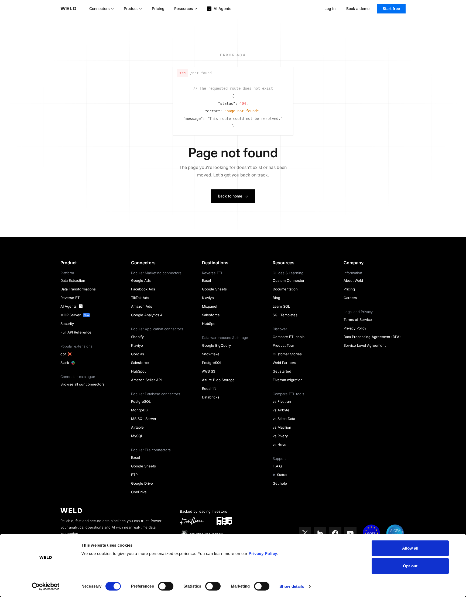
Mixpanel (209, 306)
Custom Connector (288, 280)
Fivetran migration (288, 380)
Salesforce (140, 362)
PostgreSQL (141, 401)
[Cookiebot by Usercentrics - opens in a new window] (45, 586)
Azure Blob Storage (218, 380)
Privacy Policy (263, 553)
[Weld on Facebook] (335, 533)
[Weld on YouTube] (350, 533)
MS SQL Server (143, 418)
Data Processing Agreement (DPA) (372, 337)
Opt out (410, 566)
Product (131, 8)
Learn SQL (281, 306)
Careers (350, 298)
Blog (276, 298)
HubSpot (138, 371)
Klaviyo (137, 345)
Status (282, 475)
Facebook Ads (143, 289)
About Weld (353, 280)
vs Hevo (279, 444)
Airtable (137, 427)
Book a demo (357, 8)
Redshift (209, 388)
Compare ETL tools (288, 337)
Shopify (137, 337)
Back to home (230, 196)
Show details (291, 586)
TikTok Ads (140, 298)
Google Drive (142, 483)
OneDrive (139, 492)
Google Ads (141, 280)
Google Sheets (143, 466)
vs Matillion (282, 427)
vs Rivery (280, 436)
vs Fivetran (282, 401)
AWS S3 (208, 371)
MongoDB (139, 410)
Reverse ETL (70, 298)
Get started (282, 371)
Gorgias (137, 354)
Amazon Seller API (146, 380)
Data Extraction (72, 280)
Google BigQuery (216, 345)
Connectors (99, 8)
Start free (391, 8)
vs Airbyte (281, 410)
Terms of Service (358, 319)
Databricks (210, 397)
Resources (183, 8)
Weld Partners (284, 362)
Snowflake (211, 354)
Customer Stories (287, 354)
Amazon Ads (141, 306)
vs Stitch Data (284, 418)
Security (67, 323)
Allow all (410, 548)
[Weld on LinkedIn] (320, 533)
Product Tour (283, 345)
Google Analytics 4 (146, 315)
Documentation (285, 289)
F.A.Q (277, 466)
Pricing (158, 8)
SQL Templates (285, 315)
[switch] (165, 586)
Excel (135, 457)
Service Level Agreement (365, 345)
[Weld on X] (305, 533)
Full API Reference (75, 332)
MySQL (137, 436)
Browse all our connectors (82, 384)
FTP (134, 475)
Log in (329, 8)
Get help (280, 483)
